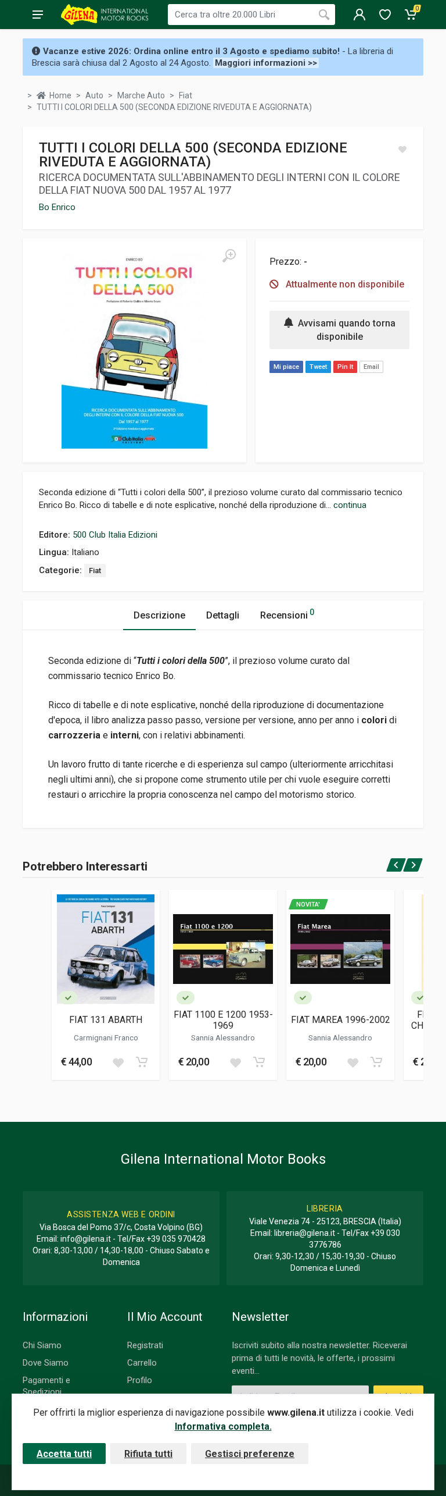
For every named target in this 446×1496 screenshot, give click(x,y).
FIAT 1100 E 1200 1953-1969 (223, 1020)
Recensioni (287, 614)
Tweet (318, 367)
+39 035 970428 (176, 1238)
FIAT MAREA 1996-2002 (340, 1019)
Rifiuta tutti (148, 1453)
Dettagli (222, 615)
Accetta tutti (64, 1453)
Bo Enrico (57, 207)
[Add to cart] (141, 1061)
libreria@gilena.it (304, 1233)
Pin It (345, 367)
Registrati (145, 1345)
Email (371, 367)
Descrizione (159, 615)
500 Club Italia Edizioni (115, 535)
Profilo (139, 1380)
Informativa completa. (223, 1426)
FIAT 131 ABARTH (105, 1019)
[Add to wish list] (118, 1061)
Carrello (142, 1363)
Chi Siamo (42, 1345)
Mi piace (286, 367)
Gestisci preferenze (249, 1453)
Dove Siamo (46, 1363)
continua (349, 505)
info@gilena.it (85, 1238)
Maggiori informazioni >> (266, 63)
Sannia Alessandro (223, 1037)
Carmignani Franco (106, 1037)
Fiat (95, 570)
